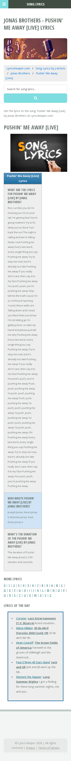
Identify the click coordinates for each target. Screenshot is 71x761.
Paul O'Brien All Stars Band (33, 662)
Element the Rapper (28, 677)
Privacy (30, 748)
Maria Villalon (24, 628)
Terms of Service (48, 748)
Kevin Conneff (24, 642)
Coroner (21, 618)
